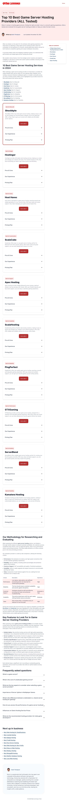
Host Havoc (53, 56)
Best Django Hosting (10, 737)
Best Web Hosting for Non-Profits (14, 745)
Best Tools (5, 12)
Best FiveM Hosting (9, 740)
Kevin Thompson (16, 34)
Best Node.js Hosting (10, 750)
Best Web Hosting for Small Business (15, 732)
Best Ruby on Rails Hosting (12, 748)
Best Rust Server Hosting (11, 743)
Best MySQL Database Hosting (13, 756)
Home (63, 3)
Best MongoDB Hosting (11, 753)
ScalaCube (13, 608)
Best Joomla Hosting (10, 735)
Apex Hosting (53, 60)
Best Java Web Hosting (10, 758)
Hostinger (52, 54)
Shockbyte (5, 608)
